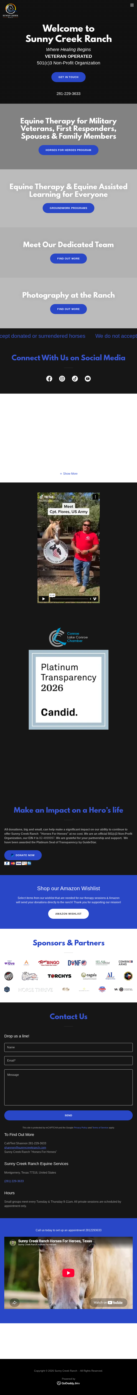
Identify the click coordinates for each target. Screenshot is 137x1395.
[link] (10, 5)
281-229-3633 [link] (68, 93)
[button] (132, 5)
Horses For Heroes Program (68, 150)
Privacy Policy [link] (80, 1127)
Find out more (68, 258)
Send (68, 1115)
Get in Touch (69, 77)
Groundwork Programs (68, 208)
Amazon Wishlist (68, 913)
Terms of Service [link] (100, 1127)
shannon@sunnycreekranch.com (25, 1147)
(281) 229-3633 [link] (14, 1181)
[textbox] (68, 1047)
